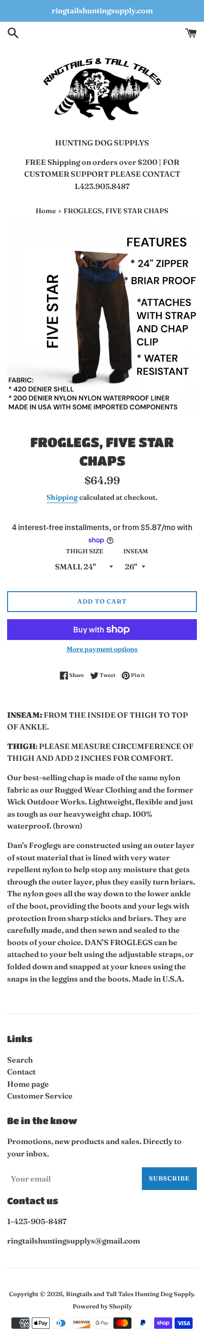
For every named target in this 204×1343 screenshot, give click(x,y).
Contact (21, 1071)
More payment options (102, 649)
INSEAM (135, 551)
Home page (28, 1084)
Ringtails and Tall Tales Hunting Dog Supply (130, 1294)
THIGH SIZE (84, 551)
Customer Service (40, 1095)
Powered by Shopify (102, 1306)
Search (20, 1059)
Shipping (62, 497)
